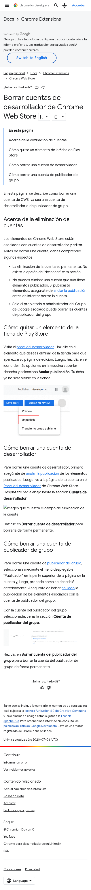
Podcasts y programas (19, 810)
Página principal (14, 73)
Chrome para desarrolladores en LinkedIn (32, 844)
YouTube (9, 837)
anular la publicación (69, 291)
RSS (6, 851)
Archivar (9, 803)
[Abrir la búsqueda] (56, 5)
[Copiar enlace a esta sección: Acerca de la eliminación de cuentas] (27, 226)
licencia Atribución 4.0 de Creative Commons (55, 711)
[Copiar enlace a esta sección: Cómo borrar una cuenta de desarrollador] (40, 454)
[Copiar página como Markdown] (56, 117)
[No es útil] (43, 87)
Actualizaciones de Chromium (25, 789)
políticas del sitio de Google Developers (30, 726)
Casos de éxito (14, 796)
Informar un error (16, 762)
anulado (68, 588)
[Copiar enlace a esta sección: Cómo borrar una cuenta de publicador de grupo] (57, 550)
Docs (9, 19)
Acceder (79, 5)
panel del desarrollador (35, 347)
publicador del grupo (64, 563)
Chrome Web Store (22, 78)
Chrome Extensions (41, 19)
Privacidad (32, 869)
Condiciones (12, 869)
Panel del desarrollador (22, 486)
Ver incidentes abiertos (19, 769)
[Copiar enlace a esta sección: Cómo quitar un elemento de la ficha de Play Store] (52, 334)
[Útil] (36, 87)
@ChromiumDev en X (19, 829)
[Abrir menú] (7, 5)
